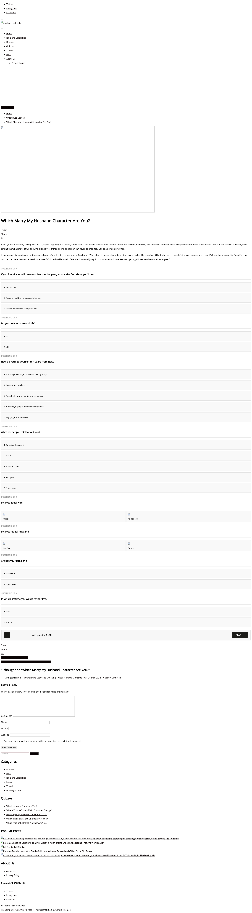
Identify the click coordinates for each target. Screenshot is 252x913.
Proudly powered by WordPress (16, 909)
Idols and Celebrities (16, 37)
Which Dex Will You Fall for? (14, 657)
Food (8, 54)
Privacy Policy (18, 63)
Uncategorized (13, 790)
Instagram (11, 8)
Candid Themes (63, 909)
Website (5, 734)
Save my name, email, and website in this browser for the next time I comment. (42, 741)
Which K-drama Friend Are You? (21, 806)
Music (9, 782)
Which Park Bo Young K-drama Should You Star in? (26, 662)
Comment (6, 715)
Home (9, 33)
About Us (10, 58)
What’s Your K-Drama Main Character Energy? (29, 810)
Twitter (10, 4)
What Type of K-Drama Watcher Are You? (26, 822)
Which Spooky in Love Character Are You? (26, 814)
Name (5, 722)
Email (4, 728)
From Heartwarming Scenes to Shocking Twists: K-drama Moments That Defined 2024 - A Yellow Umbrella (68, 677)
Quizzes (10, 46)
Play (238, 635)
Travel (9, 50)
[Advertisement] (126, 85)
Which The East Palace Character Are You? (27, 818)
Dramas (10, 42)
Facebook (11, 12)
